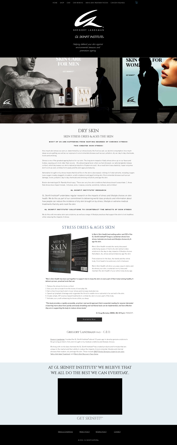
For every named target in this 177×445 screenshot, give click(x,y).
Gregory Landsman (57, 339)
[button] (136, 2)
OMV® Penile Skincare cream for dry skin (109, 352)
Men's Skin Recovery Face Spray (86, 354)
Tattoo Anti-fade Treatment (60, 354)
